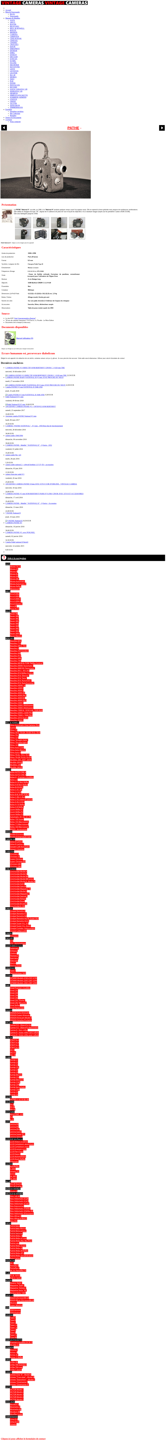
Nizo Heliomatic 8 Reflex (20, 1208)
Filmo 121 (14, 737)
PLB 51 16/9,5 (15, 1278)
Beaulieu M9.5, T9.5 (18, 646)
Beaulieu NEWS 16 (17, 685)
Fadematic (14, 948)
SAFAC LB (9, 1295)
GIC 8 (12, 1050)
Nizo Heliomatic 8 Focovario (22, 1213)
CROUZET (10, 938)
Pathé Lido (14, 1243)
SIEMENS (9, 1315)
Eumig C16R (15, 1082)
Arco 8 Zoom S (16, 603)
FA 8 (12, 1104)
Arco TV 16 (14, 608)
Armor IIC (14, 1355)
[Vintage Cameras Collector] (44, 4)
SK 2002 (13, 1179)
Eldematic (14, 1161)
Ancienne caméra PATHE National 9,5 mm (20, 416)
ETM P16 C (14, 1045)
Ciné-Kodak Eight (17, 884)
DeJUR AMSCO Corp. (14, 946)
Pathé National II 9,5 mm (14, 397)
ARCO (8, 591)
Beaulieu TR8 (15, 660)
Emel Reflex (15, 1005)
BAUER (8, 611)
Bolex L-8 (14, 779)
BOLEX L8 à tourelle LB (19, 1298)
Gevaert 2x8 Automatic (19, 846)
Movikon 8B (15, 1412)
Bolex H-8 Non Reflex (19, 784)
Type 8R (13, 1337)
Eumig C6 (14, 1094)
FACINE (9, 1097)
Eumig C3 (14, 1065)
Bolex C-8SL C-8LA (17, 797)
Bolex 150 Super (17, 819)
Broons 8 (14, 1350)
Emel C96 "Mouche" (18, 1003)
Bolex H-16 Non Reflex (19, 782)
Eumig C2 (14, 1062)
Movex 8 (13, 571)
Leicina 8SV (15, 1129)
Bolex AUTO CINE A (18, 772)
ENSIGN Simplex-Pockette (21, 1020)
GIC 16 (12, 1055)
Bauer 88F (14, 626)
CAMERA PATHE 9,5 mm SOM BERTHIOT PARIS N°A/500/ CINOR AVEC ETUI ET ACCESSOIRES (44, 494)
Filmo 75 (13, 730)
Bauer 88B (14, 616)
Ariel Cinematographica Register (24, 318)
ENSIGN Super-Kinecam (20, 1015)
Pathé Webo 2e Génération (21, 1255)
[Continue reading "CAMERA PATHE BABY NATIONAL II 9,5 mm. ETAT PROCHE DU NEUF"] (35, 385)
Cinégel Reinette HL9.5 (19, 921)
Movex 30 (14, 569)
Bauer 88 (14, 613)
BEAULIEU (10, 638)
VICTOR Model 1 (16, 1389)
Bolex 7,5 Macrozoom (19, 824)
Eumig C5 (14, 1092)
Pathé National (16, 1233)
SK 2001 (13, 1176)
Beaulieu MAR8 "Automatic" (21, 665)
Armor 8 (13, 1352)
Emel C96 (14, 998)
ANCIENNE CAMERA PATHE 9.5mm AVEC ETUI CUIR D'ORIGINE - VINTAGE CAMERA (41, 484)
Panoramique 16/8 (18, 973)
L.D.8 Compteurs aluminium (22, 1144)
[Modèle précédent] (4, 130)
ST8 (11, 941)
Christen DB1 (15, 864)
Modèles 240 (15, 765)
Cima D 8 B (14, 1421)
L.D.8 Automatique (18, 1156)
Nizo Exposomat (17, 1206)
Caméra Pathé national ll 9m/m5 (16, 542)
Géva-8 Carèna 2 (17, 844)
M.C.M (8, 1181)
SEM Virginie (15, 1312)
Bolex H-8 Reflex (17, 807)
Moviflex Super (16, 1414)
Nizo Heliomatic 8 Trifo (19, 1203)
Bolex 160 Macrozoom (19, 827)
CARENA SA (10, 839)
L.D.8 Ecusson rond (18, 1149)
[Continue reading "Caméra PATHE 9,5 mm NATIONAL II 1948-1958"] (25, 395)
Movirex (13, 1302)
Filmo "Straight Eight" (19, 740)
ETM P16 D (14, 1047)
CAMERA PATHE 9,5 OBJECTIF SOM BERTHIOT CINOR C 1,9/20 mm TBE (35, 368)
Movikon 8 (14, 1404)
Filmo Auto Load (17, 747)
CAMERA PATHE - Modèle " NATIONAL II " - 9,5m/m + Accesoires (30, 503)
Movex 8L (14, 574)
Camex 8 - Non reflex (19, 1030)
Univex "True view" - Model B (22, 1377)
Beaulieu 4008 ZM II (18, 695)
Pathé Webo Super (18, 1245)
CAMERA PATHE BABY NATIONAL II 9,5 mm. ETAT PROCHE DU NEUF (34, 377)
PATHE (8, 1223)
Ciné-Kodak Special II (18, 896)
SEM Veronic (15, 1310)
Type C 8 (13, 1327)
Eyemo (13, 727)
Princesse (14, 936)
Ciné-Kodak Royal (17, 901)
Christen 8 (14, 854)
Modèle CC (14, 1345)
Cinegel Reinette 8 (17, 911)
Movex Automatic (17, 581)
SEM (7, 1307)
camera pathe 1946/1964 (14, 435)
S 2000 (13, 1169)
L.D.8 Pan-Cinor (16, 1151)
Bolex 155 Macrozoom (19, 822)
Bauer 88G (14, 628)
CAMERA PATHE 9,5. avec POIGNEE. (20, 532)
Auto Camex (15, 1258)
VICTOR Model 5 (16, 1399)
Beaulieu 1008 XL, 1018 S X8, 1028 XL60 (26, 710)
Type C (13, 1322)
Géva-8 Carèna (16, 841)
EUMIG (8, 1057)
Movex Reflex (15, 586)
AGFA (8, 564)
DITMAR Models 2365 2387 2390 (23, 983)
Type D (13, 1330)
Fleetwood (14, 955)
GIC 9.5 (13, 1052)
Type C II (13, 1325)
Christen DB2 (15, 866)
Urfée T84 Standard (18, 1364)
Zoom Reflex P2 (16, 812)
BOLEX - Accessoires (18, 829)
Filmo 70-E (14, 735)
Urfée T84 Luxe (16, 1367)
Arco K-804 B (15, 601)
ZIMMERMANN (12, 1417)
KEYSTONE (10, 1112)
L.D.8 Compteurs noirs (19, 1146)
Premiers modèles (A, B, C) (21, 1342)
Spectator (14, 958)
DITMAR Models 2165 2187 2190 (23, 978)
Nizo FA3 (13, 1221)
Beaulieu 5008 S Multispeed (21, 705)
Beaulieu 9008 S (16, 720)
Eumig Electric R (17, 1079)
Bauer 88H (14, 631)
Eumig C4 (14, 1069)
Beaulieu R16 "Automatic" (20, 680)
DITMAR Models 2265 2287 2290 (23, 980)
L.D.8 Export (15, 1154)
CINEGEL (9, 908)
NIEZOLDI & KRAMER (14, 1193)
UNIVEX (9, 1372)
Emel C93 (14, 993)
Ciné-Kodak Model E (18, 891)
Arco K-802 (14, 594)
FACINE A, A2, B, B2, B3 (19, 1099)
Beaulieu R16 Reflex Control (21, 673)
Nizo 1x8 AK (15, 1196)
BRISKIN (9, 832)
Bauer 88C (14, 618)
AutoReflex (14, 1166)
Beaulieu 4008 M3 (17, 698)
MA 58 (12, 1109)
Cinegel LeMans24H (18, 931)
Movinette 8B (15, 1409)
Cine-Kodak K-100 (17, 906)
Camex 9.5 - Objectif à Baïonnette (24, 1027)
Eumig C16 (14, 1077)
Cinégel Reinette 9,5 (18, 913)
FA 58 (12, 1107)
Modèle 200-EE (16, 762)
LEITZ (8, 1122)
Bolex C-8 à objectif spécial (21, 799)
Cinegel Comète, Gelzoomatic (22, 928)
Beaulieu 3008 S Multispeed (21, 708)
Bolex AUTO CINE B (18, 775)
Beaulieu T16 (15, 643)
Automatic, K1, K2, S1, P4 (20, 817)
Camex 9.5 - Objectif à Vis (20, 1025)
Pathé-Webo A (16, 1236)
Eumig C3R (14, 1084)
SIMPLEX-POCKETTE (14, 1340)
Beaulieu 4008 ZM (17, 693)
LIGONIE (9, 1164)
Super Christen (16, 859)
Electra (13, 963)
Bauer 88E (14, 623)
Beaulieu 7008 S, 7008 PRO (21, 715)
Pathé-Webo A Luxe (18, 1238)
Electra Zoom (15, 965)
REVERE (9, 1280)
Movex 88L (14, 579)
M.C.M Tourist (16, 1184)
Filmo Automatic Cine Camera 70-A (24, 725)
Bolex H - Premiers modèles (22, 777)
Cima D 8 (14, 1419)
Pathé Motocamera (18, 1231)
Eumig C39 (14, 1067)
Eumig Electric (16, 1074)
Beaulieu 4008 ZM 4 (18, 700)
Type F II (13, 1335)
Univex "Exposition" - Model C (22, 1379)
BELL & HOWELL (12, 722)
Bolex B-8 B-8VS (16, 787)
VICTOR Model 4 (16, 1397)
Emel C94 (14, 995)
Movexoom (15, 589)
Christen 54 (15, 856)
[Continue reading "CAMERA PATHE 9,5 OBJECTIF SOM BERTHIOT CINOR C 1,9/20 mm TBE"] (36, 375)
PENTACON (10, 1260)
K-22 (12, 1119)
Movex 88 (14, 576)
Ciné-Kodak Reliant (18, 898)
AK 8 (12, 1263)
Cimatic (13, 1424)
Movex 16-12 (15, 566)
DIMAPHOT (10, 968)
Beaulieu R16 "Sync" (18, 678)
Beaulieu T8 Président (19, 651)
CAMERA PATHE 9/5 (13, 523)
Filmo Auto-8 (15, 752)
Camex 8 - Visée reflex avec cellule (24, 1035)
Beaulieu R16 (15, 656)
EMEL (8, 985)
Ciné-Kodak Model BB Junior (22, 879)
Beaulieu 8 (14, 648)
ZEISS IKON (10, 1402)
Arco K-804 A (15, 599)
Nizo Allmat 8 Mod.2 (18, 1218)
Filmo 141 (14, 745)
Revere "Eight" (16, 1283)
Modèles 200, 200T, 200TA (21, 760)
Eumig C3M (15, 1089)
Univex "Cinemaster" (18, 1382)
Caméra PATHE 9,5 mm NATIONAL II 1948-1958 (23, 387)
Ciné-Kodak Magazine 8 (20, 893)
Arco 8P (13, 606)
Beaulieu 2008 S (16, 688)
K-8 (11, 1117)
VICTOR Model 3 (16, 1394)
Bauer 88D (14, 621)
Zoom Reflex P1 (16, 809)
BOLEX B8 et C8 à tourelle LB (22, 1300)
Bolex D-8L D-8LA (17, 802)
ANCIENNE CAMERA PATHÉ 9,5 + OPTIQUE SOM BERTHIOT (30, 406)
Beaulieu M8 (15, 653)
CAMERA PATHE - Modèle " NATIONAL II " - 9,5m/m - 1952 (28, 445)
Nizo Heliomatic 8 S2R (19, 1198)
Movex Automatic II (18, 584)
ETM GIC (9, 1037)
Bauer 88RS (15, 633)
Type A (13, 970)
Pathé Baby (15, 1226)
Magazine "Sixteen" (18, 1288)
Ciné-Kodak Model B (18, 874)
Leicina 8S (14, 1124)
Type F (12, 1332)
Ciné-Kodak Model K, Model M (22, 881)
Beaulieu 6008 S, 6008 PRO (21, 713)
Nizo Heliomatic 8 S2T (19, 1201)
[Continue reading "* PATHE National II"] (14, 521)
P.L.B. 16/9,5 (15, 1275)
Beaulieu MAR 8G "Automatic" (22, 668)
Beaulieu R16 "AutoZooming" (22, 683)
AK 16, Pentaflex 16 (18, 1270)
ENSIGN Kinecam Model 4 (21, 1017)
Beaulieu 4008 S (16, 690)
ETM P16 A (14, 1040)
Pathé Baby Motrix (18, 1228)
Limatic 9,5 (14, 1171)
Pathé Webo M (16, 1248)
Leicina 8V (14, 1126)
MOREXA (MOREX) (13, 1188)
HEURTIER (10, 1102)
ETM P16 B (14, 1042)
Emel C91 (14, 990)
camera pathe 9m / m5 (13, 455)
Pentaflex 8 (14, 1268)
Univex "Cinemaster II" (19, 1384)
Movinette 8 (15, 1407)
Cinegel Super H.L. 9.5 (19, 923)
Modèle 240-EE (16, 767)
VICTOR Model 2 (16, 1392)
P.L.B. (8, 1273)
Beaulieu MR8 (16, 658)
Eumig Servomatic (17, 1087)
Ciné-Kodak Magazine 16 (20, 889)
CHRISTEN (10, 851)
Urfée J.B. (14, 1362)
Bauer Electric (16, 636)
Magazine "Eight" (17, 1285)
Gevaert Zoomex (17, 849)
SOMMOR (10, 1347)
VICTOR (9, 1387)
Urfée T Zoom (16, 1369)
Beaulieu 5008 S (16, 703)
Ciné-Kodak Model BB (19, 876)
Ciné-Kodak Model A (18, 871)
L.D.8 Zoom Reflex (17, 1159)
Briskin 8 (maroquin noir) (20, 836)
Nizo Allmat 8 (15, 1216)
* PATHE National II (13, 513)
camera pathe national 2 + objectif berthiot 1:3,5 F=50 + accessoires (29, 465)
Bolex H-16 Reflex (17, 804)
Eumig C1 (14, 1060)
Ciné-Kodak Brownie (18, 903)
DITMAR (9, 975)
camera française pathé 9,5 (14, 474)
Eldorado (14, 960)
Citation (13, 953)
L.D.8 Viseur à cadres (19, 1141)
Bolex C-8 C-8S (16, 789)
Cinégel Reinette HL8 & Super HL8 (24, 918)
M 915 (12, 1174)
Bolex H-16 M (15, 792)
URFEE (8, 1360)
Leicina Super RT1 (17, 1134)
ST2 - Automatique (18, 943)
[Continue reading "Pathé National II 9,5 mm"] (15, 404)
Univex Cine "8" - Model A (20, 1374)
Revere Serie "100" (18, 1293)
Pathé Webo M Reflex (19, 1250)
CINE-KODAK (11, 869)
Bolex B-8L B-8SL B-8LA (19, 794)
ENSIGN (9, 1010)
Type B (13, 1320)
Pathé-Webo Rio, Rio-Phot (21, 1241)
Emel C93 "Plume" (17, 1000)
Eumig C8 (14, 1072)
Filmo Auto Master (18, 750)
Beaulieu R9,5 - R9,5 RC (19, 670)
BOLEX (8, 770)
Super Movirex (16, 1305)
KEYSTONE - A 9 (16, 1114)
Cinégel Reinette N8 (18, 916)
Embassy (14, 951)
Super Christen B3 (17, 861)
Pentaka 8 (14, 1265)
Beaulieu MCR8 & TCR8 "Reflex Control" (26, 663)
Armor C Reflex (16, 1357)
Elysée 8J (13, 1191)
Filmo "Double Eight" (18, 742)
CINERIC (9, 933)
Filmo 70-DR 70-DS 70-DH (20, 757)
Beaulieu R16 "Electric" (19, 675)
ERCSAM (9, 1022)
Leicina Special (16, 1136)
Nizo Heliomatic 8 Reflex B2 (21, 1211)
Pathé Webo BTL (17, 1253)
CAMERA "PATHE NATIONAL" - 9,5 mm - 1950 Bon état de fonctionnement (34, 426)
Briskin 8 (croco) (17, 834)
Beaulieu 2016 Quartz (19, 717)
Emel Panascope (17, 1008)
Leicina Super (15, 1131)
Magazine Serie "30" (18, 1290)
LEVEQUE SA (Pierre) (14, 1139)
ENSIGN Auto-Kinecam (19, 1012)
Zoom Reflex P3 (16, 814)
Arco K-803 (14, 596)
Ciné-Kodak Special (18, 886)
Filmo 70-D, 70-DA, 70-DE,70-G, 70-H (25, 732)
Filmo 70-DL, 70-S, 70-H (19, 755)
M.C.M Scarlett (16, 1186)
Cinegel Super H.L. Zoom (20, 926)
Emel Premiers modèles (20, 988)
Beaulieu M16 (15, 641)
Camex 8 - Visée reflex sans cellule (24, 1032)
